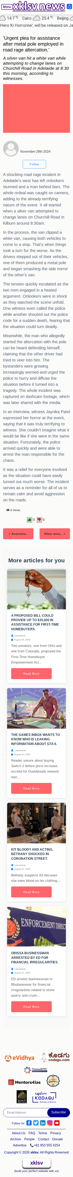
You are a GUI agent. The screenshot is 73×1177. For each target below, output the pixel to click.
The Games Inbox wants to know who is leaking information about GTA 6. (35, 739)
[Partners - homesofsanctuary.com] (23, 1096)
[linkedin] (42, 1123)
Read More (31, 673)
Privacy (55, 1133)
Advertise (20, 1145)
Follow (34, 164)
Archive (15, 1139)
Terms (42, 1133)
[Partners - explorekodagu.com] (44, 1096)
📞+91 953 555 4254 (45, 1145)
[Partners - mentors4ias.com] (25, 1081)
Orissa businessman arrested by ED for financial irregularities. (34, 957)
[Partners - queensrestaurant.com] (54, 1081)
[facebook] (29, 1123)
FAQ (32, 1133)
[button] (5, 9)
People (29, 1139)
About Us (18, 1133)
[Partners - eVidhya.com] (20, 1056)
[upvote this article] (29, 520)
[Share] (69, 6)
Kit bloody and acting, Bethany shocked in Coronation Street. (32, 854)
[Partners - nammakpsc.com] (37, 1068)
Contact (43, 1139)
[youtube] (57, 1123)
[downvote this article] (39, 520)
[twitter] (36, 1123)
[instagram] (50, 1123)
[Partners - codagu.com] (55, 1056)
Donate (57, 1139)
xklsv (36, 1163)
